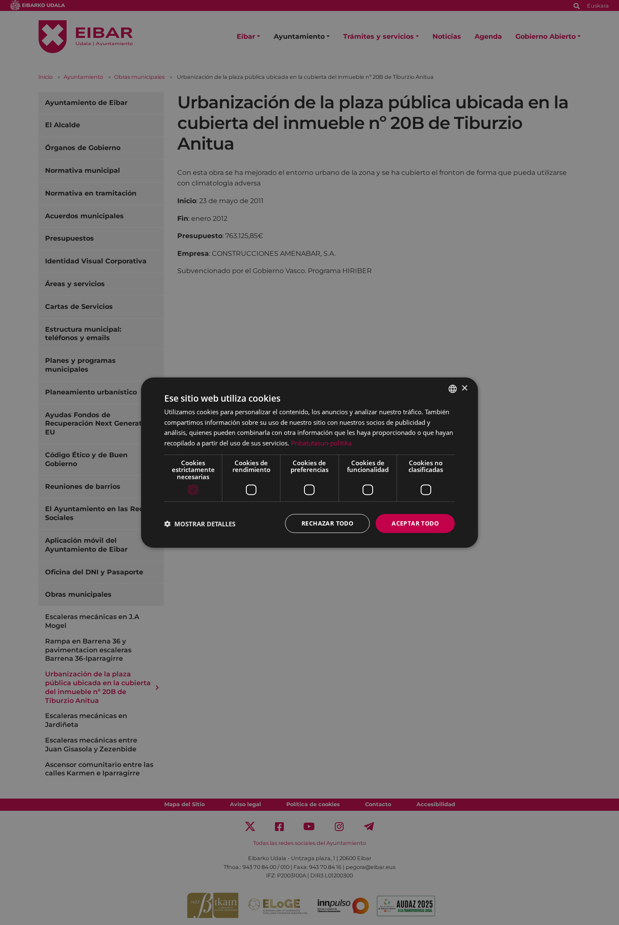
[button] (199, 523)
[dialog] (309, 462)
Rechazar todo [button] (327, 523)
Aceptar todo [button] (415, 523)
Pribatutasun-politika (321, 443)
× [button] (464, 388)
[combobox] (452, 388)
